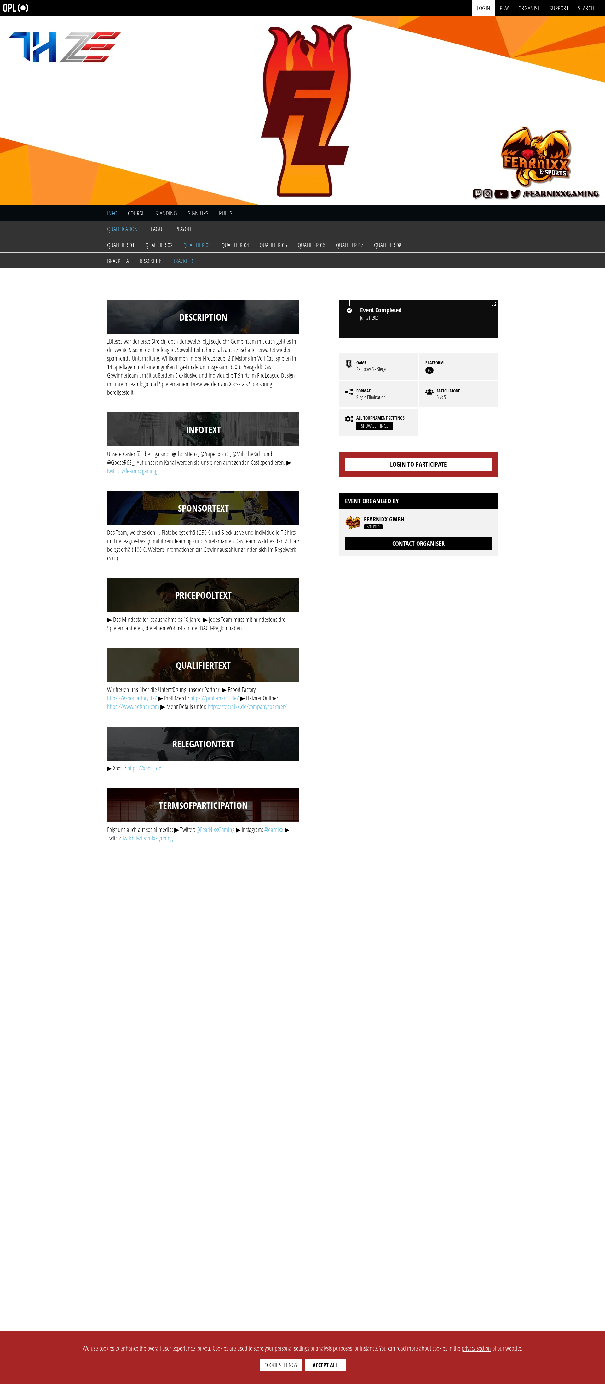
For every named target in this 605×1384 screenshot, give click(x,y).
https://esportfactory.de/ (132, 698)
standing (166, 213)
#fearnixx (273, 829)
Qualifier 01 (121, 245)
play (504, 7)
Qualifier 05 (273, 245)
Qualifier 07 (349, 245)
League (156, 229)
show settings (374, 425)
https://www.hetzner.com (133, 706)
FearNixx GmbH (384, 519)
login (483, 7)
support (559, 7)
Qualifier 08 (387, 245)
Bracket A (118, 260)
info (112, 213)
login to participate (418, 464)
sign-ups (198, 213)
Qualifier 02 (159, 245)
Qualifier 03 (197, 245)
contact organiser (418, 543)
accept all (325, 1365)
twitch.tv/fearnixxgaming (132, 471)
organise (529, 7)
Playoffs (185, 229)
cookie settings (280, 1365)
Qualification (122, 229)
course (136, 213)
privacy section (476, 1348)
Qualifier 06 (311, 245)
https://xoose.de (144, 768)
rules (225, 213)
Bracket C (183, 260)
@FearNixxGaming (215, 829)
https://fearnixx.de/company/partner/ (247, 706)
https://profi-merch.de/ (214, 698)
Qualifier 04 (235, 245)
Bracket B (151, 260)
